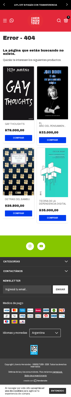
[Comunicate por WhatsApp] (11, 21)
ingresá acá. (57, 372)
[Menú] (5, 20)
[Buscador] (59, 20)
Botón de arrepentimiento (35, 376)
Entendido (57, 391)
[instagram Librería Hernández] (30, 246)
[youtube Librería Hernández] (41, 246)
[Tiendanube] (35, 381)
